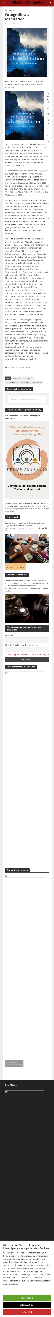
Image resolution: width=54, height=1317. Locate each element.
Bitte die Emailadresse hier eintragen (21, 645)
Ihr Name (9, 635)
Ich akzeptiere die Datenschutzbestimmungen (28, 654)
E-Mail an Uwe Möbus (15, 568)
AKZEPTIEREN (27, 1298)
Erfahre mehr (10, 1290)
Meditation (37, 382)
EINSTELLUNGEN (27, 1305)
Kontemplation (12, 382)
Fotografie (17, 378)
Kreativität (25, 382)
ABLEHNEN (27, 1312)
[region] (27, 1279)
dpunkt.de (29, 367)
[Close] (51, 1243)
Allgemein (9, 11)
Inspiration (29, 378)
